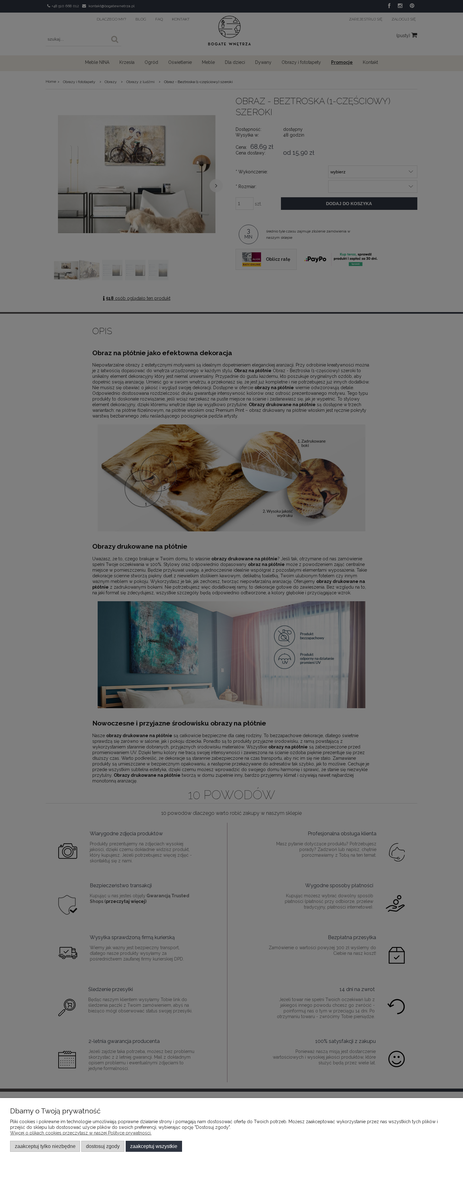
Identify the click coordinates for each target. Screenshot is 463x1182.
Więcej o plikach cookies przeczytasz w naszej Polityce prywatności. (80, 1132)
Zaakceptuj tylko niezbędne (45, 1146)
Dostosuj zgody (103, 1146)
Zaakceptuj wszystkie (153, 1146)
